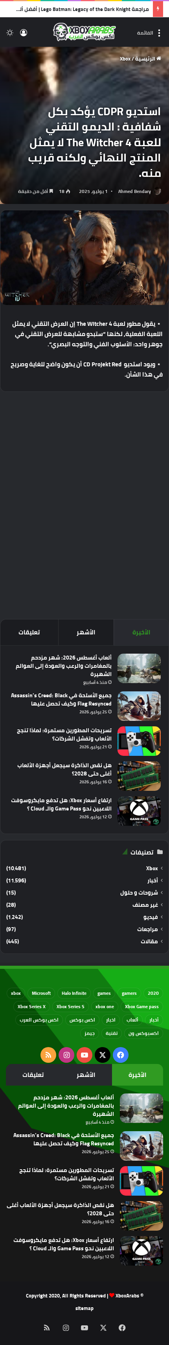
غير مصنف (145, 905)
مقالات (149, 941)
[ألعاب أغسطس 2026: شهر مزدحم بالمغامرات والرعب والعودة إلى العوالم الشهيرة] (139, 668)
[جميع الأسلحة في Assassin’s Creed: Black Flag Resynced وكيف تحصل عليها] (139, 706)
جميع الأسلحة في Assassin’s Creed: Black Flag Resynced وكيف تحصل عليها (61, 699)
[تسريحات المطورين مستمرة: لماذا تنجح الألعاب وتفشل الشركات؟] (139, 741)
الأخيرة (141, 632)
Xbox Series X (32, 1006)
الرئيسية (145, 58)
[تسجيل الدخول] (24, 35)
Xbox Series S (70, 1006)
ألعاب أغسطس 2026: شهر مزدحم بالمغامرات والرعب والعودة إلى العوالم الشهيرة (64, 665)
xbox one (105, 1006)
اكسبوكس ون (144, 1033)
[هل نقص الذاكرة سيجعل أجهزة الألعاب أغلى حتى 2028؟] (139, 776)
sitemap (84, 1308)
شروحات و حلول (139, 893)
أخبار (152, 880)
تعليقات (29, 632)
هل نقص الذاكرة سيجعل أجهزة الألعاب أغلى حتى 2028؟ (64, 769)
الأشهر (86, 632)
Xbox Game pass (142, 1006)
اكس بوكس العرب (39, 1019)
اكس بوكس (82, 1019)
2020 (153, 993)
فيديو (150, 917)
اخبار (111, 1019)
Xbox (125, 58)
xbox (16, 993)
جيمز (89, 1033)
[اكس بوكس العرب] (84, 32)
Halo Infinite (74, 993)
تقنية (112, 1033)
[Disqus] (84, 504)
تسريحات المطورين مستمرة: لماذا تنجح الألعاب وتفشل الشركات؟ (64, 734)
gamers (129, 993)
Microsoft (41, 993)
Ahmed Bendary (134, 191)
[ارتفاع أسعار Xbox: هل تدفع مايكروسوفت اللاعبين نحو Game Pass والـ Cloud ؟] (139, 811)
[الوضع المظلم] (10, 35)
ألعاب (132, 1019)
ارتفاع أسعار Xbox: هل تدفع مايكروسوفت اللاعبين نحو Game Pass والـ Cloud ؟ (61, 804)
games (104, 993)
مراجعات (147, 929)
